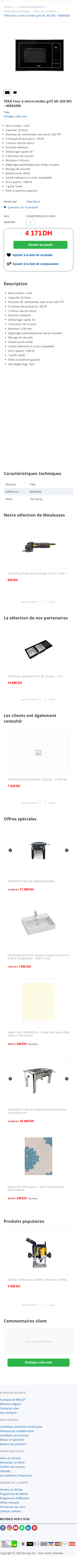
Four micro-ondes (45, 11)
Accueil (8, 7)
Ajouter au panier (40, 244)
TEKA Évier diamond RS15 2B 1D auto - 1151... (36, 676)
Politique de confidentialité (17, 1431)
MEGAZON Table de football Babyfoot (31, 881)
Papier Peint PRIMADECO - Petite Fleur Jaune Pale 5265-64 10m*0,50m (38, 1034)
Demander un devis (12, 1462)
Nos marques (8, 1412)
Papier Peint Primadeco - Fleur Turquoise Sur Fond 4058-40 (36, 1188)
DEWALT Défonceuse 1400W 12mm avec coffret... (38, 1279)
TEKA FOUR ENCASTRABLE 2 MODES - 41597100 (37, 779)
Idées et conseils (10, 1458)
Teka (7, 112)
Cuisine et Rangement (31, 7)
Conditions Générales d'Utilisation (21, 1427)
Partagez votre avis (15, 116)
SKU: (7, 216)
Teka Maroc (33, 201)
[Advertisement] (38, 420)
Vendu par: (11, 201)
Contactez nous (9, 1408)
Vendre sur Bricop (11, 1489)
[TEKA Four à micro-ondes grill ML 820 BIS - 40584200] (38, 55)
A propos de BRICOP (12, 1399)
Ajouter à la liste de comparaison (36, 264)
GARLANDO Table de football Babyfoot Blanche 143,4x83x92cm (37, 1111)
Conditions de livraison (14, 1435)
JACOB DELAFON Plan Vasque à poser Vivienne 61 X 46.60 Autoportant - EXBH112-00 (38, 957)
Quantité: (10, 222)
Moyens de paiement (13, 1444)
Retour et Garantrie (12, 1439)
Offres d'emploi (9, 1502)
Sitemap (5, 1471)
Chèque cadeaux (10, 1511)
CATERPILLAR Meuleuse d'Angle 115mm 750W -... (38, 573)
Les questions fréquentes (16, 1475)
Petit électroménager (17, 11)
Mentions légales (10, 1404)
